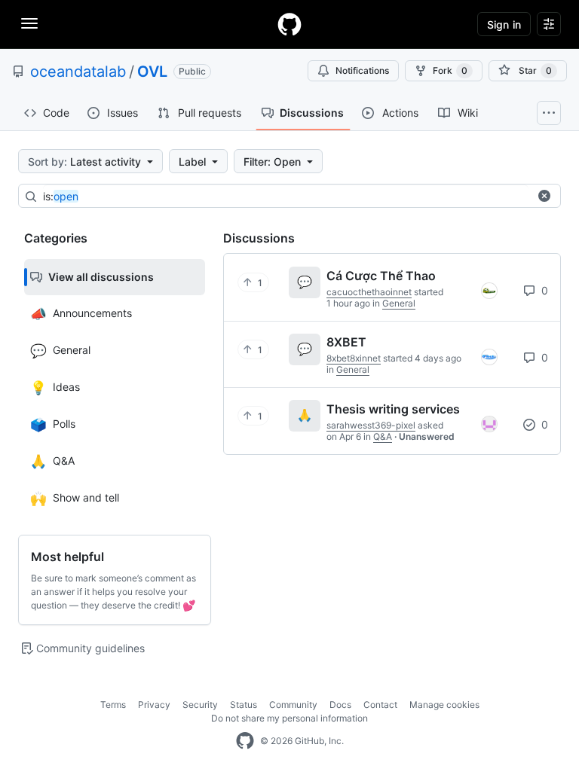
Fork (450, 70)
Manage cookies (444, 704)
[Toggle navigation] (29, 23)
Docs (340, 704)
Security (200, 704)
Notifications (362, 70)
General (398, 303)
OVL (152, 72)
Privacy (154, 704)
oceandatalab (78, 72)
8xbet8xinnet (353, 358)
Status (243, 704)
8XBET (346, 341)
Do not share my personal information (289, 718)
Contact (380, 704)
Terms (113, 704)
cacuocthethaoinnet (369, 291)
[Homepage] (289, 24)
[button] (544, 196)
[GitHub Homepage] (245, 741)
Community (293, 704)
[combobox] (285, 197)
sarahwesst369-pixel (370, 425)
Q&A (382, 436)
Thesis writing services (393, 408)
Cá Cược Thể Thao (381, 275)
